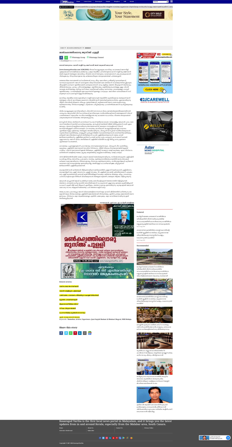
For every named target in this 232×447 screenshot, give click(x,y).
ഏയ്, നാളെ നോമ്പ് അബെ (69, 317)
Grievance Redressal (65, 430)
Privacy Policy (148, 428)
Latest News (87, 1)
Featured (140, 212)
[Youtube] (113, 438)
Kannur (108, 1)
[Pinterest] (117, 438)
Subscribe (91, 430)
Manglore (117, 1)
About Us (90, 428)
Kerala (132, 1)
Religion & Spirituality (74, 48)
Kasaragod (98, 1)
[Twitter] (103, 438)
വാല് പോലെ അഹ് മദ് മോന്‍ (68, 286)
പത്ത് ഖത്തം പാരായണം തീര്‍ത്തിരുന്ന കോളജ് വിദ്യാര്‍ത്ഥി (79, 295)
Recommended (143, 245)
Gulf (125, 1)
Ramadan (88, 48)
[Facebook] (100, 438)
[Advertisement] (113, 33)
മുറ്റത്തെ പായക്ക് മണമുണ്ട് (68, 300)
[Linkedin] (110, 438)
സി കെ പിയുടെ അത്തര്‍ (67, 308)
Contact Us (119, 428)
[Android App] (123, 437)
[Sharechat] (131, 438)
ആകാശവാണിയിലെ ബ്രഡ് (68, 304)
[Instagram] (107, 438)
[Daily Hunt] (127, 438)
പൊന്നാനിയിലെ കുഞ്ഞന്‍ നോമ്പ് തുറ (72, 313)
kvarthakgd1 (65, 61)
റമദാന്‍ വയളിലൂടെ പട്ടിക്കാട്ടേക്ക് (70, 291)
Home (78, 1)
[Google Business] (119, 437)
